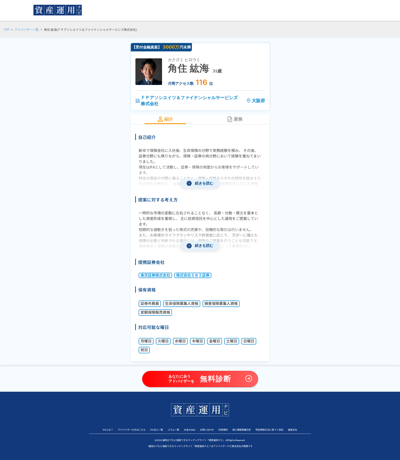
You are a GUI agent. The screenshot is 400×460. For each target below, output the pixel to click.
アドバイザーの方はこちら (132, 430)
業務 (238, 119)
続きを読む (201, 183)
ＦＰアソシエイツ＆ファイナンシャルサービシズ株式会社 (189, 100)
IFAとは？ (108, 430)
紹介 (168, 119)
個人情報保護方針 (241, 430)
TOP (6, 29)
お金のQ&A (189, 430)
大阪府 (258, 100)
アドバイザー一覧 (27, 29)
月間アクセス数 (181, 83)
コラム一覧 (173, 430)
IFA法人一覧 (156, 430)
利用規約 (223, 430)
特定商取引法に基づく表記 (269, 430)
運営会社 (292, 430)
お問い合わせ (207, 430)
